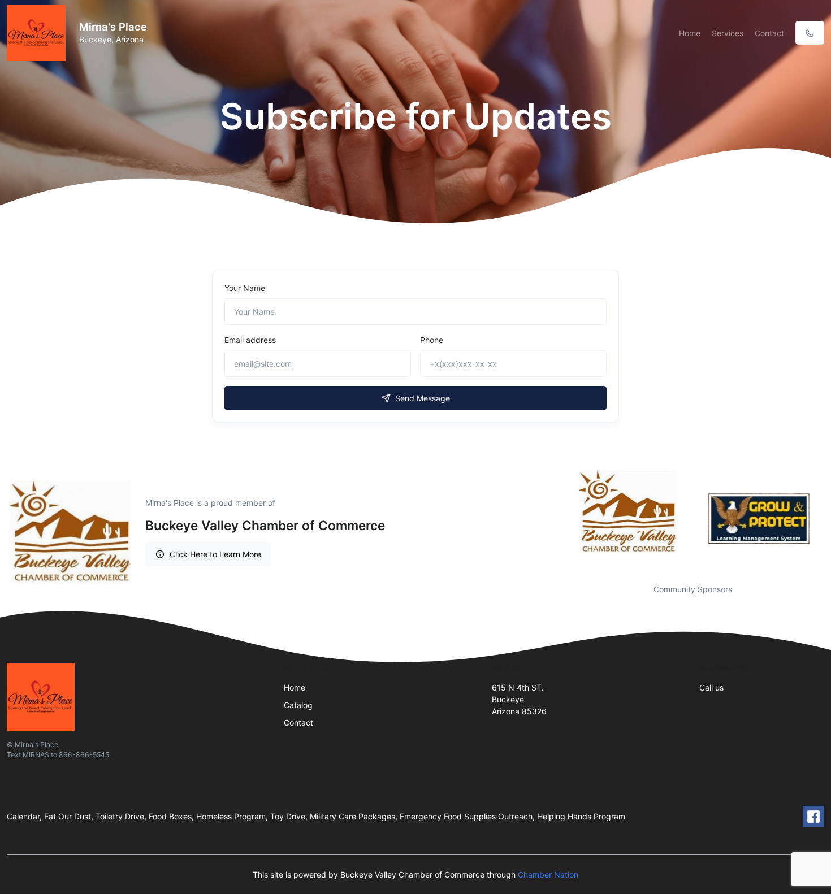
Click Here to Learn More (215, 554)
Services (727, 33)
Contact (769, 33)
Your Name (244, 288)
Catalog (298, 705)
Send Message (422, 398)
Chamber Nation (548, 874)
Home (689, 33)
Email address (250, 340)
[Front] (38, 33)
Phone (431, 340)
